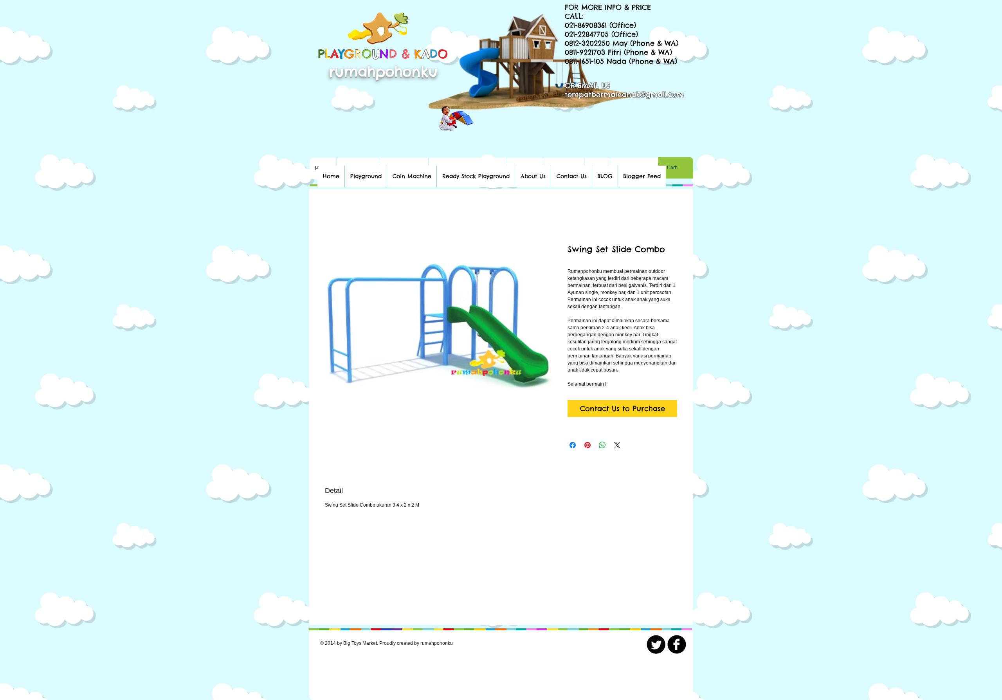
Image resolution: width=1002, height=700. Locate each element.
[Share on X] (617, 445)
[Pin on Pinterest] (587, 445)
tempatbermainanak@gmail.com (624, 94)
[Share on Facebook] (572, 445)
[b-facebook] (676, 644)
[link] (675, 167)
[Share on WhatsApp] (602, 445)
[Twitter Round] (656, 644)
